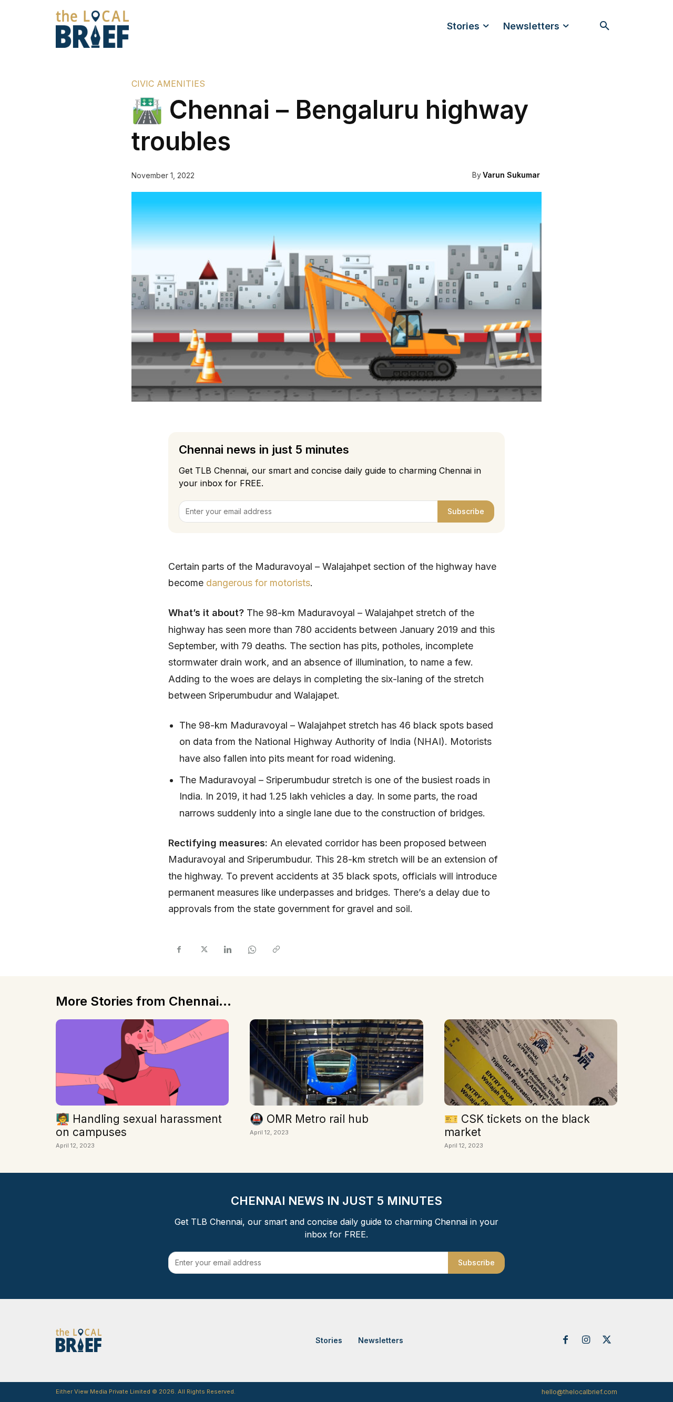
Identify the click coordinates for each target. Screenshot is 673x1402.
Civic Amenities (168, 83)
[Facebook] (178, 949)
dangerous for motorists (258, 582)
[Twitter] (202, 949)
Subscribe (465, 511)
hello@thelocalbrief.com (579, 1392)
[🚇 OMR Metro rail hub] (336, 1062)
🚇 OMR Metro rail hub (309, 1118)
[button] (604, 26)
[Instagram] (586, 1340)
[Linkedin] (227, 949)
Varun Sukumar (511, 174)
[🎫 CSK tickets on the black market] (530, 1062)
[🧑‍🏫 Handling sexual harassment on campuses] (142, 1062)
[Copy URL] (275, 949)
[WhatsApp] (251, 949)
